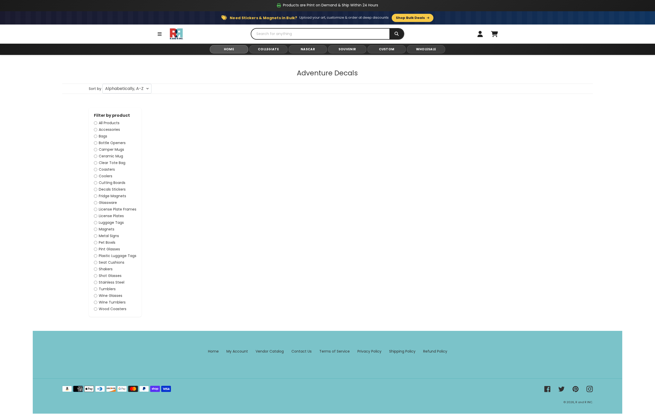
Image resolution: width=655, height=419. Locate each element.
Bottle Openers (112, 142)
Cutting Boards (112, 182)
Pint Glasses (109, 249)
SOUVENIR (347, 49)
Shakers (106, 269)
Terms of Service (334, 351)
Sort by (95, 88)
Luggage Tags (111, 222)
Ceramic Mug (111, 156)
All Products (109, 122)
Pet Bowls (107, 242)
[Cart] (494, 34)
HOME (229, 49)
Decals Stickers (112, 189)
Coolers (105, 176)
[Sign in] (480, 34)
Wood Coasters (112, 308)
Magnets (106, 229)
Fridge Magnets (112, 196)
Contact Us (301, 351)
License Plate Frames (117, 209)
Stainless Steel (111, 282)
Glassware (108, 202)
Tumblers (107, 289)
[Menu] (160, 34)
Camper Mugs (111, 149)
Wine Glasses (110, 295)
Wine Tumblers (112, 302)
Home (213, 351)
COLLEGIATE (268, 49)
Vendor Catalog (270, 351)
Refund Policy (435, 351)
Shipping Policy (402, 351)
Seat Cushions (111, 262)
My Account (237, 351)
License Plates (111, 215)
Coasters (107, 169)
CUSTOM (387, 49)
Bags (103, 136)
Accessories (109, 129)
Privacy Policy (369, 351)
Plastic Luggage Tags (117, 255)
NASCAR (308, 49)
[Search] (396, 34)
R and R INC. (584, 402)
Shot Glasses (110, 275)
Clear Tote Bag (112, 162)
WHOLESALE (426, 49)
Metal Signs (109, 235)
